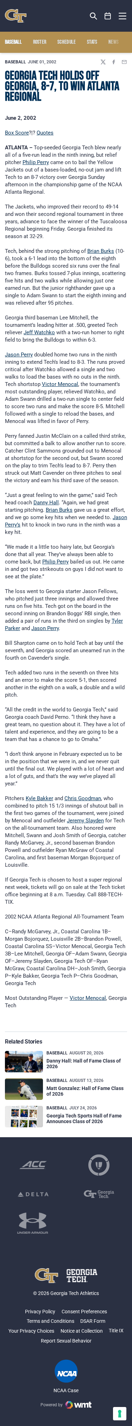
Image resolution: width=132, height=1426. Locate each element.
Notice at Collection (82, 1331)
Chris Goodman (82, 798)
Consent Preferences (84, 1311)
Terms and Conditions (50, 1321)
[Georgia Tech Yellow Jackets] (15, 16)
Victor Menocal (60, 384)
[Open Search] (93, 16)
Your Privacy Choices (31, 1331)
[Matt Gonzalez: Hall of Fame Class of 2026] (24, 1089)
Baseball (15, 62)
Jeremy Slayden (85, 820)
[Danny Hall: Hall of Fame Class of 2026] (24, 1061)
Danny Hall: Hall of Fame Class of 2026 (83, 1063)
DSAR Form (92, 1321)
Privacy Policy (40, 1311)
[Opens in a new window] (33, 1165)
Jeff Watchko (39, 332)
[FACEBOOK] (114, 62)
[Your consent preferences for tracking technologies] (119, 1413)
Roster (39, 42)
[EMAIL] (124, 62)
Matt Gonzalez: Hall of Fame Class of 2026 (85, 1090)
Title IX (116, 1330)
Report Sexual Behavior (66, 1341)
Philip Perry (36, 162)
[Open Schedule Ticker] (108, 16)
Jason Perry (19, 354)
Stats (92, 42)
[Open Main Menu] (122, 16)
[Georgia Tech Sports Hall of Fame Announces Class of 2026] (24, 1116)
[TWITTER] (103, 62)
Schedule (66, 42)
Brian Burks (100, 251)
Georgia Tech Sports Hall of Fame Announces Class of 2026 (84, 1118)
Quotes (45, 133)
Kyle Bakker (39, 798)
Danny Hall (46, 502)
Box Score (17, 133)
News (113, 42)
